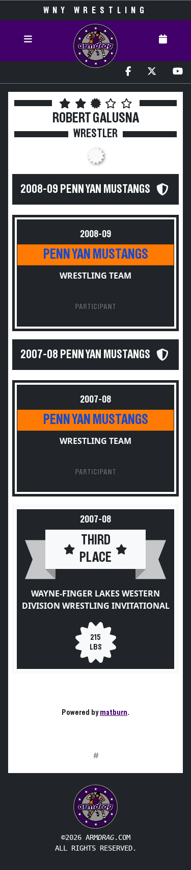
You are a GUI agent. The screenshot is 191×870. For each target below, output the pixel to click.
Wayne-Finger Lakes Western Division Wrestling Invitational (96, 599)
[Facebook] (128, 72)
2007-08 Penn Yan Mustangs (85, 355)
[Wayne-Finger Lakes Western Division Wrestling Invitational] (96, 158)
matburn (113, 712)
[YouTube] (178, 72)
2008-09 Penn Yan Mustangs (85, 189)
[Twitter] (152, 72)
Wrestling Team (95, 275)
